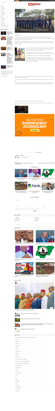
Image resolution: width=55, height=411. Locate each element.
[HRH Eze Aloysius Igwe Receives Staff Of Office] (3, 67)
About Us (2, 22)
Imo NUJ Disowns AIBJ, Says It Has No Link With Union (44, 259)
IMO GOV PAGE (18, 357)
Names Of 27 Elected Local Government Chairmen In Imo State (30, 318)
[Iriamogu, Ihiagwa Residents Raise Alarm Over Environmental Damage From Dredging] (21, 186)
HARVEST (17, 353)
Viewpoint (3, 14)
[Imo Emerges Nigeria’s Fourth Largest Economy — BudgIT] (21, 173)
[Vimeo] (6, 76)
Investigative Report (18, 365)
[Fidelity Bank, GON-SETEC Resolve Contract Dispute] (34, 186)
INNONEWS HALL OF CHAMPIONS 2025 (22, 363)
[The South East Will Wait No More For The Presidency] (24, 236)
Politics (16, 379)
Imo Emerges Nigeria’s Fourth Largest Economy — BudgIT (44, 243)
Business (16, 339)
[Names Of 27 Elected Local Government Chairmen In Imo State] (17, 320)
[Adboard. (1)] (34, 114)
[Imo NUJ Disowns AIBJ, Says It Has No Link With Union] (48, 173)
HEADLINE (2, 7)
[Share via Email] (40, 152)
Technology (17, 385)
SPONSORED (17, 381)
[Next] (20, 0)
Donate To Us (17, 341)
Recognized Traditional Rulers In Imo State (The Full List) (30, 313)
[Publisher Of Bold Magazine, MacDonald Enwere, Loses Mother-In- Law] (3, 48)
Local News (3, 18)
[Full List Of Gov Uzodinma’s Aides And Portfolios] (34, 296)
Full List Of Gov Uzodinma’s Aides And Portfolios (24, 309)
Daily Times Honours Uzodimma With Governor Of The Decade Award (23, 259)
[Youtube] (5, 76)
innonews (32, 31)
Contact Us (3, 20)
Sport (2, 16)
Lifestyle (16, 369)
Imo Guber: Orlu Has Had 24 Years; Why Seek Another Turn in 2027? (24, 276)
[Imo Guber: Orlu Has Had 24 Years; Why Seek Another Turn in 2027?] (24, 268)
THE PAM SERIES (18, 387)
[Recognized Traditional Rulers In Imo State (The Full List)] (17, 315)
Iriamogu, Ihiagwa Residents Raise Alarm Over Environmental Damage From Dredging (43, 276)
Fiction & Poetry (18, 351)
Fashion (16, 347)
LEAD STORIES (3, 12)
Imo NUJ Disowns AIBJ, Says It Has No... (48, 178)
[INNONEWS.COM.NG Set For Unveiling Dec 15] (17, 330)
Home (2, 5)
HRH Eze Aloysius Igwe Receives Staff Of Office (10, 66)
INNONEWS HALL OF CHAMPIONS (21, 359)
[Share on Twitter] (36, 152)
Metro (16, 375)
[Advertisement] (22, 68)
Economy (17, 343)
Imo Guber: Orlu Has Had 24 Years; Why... (27, 0)
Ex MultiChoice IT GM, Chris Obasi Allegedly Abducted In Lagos (10, 33)
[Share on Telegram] (39, 152)
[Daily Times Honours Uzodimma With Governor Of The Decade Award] (34, 173)
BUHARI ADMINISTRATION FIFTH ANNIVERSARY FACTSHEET (25, 337)
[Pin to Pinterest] (37, 152)
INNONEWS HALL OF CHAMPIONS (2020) (22, 361)
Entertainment (17, 345)
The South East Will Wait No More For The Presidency (23, 243)
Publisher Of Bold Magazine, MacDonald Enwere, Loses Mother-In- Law (10, 49)
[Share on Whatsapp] (38, 152)
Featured (17, 349)
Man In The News (18, 373)
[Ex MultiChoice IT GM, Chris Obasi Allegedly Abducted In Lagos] (3, 33)
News (16, 377)
